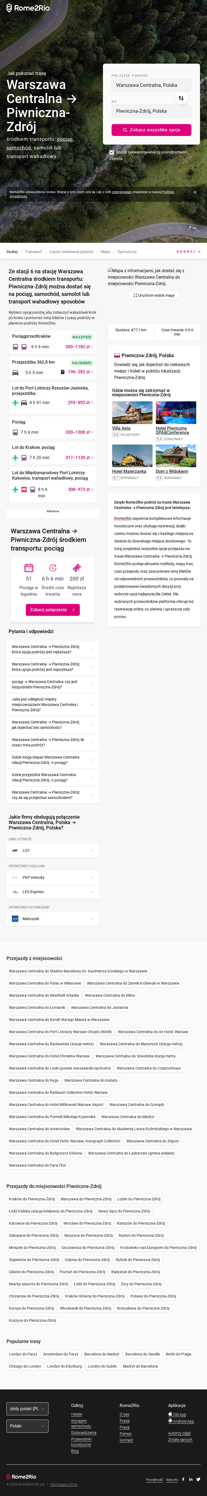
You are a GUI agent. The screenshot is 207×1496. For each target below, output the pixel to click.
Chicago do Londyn (25, 1366)
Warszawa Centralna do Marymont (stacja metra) (141, 1044)
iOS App (179, 1414)
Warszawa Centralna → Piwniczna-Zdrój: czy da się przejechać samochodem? (46, 795)
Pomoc (126, 1434)
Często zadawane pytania (71, 252)
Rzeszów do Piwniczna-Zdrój (141, 1223)
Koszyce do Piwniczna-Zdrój (32, 1320)
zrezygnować (121, 192)
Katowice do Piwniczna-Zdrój (33, 1223)
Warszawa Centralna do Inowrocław (39, 1129)
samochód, (19, 148)
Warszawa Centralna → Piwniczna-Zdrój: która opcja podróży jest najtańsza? (46, 649)
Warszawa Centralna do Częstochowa (149, 1068)
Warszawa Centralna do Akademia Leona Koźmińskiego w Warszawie (134, 1129)
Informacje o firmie (63, 1484)
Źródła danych (180, 1439)
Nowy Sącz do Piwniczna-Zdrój (124, 1211)
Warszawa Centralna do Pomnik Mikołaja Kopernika (52, 1117)
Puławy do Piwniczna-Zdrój (153, 1296)
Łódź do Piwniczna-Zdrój (94, 1284)
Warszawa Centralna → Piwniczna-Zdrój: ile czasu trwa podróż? (48, 742)
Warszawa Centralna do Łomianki (37, 1007)
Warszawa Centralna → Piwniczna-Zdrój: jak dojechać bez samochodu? (46, 725)
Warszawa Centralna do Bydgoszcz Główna (45, 1153)
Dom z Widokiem (172, 471)
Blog (75, 1451)
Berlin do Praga (178, 1354)
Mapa (105, 252)
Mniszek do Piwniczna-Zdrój (32, 1247)
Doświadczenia (83, 1432)
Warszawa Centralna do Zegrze (152, 1141)
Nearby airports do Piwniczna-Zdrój (38, 1284)
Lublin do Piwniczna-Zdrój (138, 1199)
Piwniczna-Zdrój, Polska (141, 111)
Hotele (76, 1414)
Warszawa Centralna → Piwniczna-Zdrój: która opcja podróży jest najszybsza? (46, 667)
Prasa (125, 1421)
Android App (183, 1421)
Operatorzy (127, 252)
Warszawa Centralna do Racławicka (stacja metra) (51, 1044)
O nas (124, 1414)
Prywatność (154, 1480)
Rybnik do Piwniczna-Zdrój (138, 1260)
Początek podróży (130, 76)
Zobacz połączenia (48, 609)
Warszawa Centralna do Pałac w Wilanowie (45, 983)
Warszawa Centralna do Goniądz (136, 1104)
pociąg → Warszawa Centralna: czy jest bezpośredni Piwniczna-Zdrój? (44, 684)
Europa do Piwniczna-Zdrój (31, 1308)
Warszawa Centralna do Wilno (110, 995)
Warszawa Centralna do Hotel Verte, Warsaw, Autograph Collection (64, 1141)
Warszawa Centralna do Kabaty (91, 1080)
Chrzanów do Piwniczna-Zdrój (34, 1296)
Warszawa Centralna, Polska (146, 85)
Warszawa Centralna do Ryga (33, 1080)
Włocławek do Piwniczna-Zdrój (85, 1308)
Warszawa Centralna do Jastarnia (99, 1007)
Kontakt (126, 1440)
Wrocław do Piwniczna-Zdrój (87, 1223)
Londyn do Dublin (102, 1366)
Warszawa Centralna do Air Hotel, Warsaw (153, 1032)
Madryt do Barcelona (140, 1366)
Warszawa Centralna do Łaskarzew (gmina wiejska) (131, 1153)
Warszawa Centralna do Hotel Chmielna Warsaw (49, 1056)
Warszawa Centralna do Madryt (127, 1117)
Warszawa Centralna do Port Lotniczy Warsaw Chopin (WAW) (60, 1032)
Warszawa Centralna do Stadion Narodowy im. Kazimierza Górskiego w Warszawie (78, 971)
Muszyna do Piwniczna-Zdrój (88, 1235)
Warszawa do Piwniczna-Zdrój (86, 1199)
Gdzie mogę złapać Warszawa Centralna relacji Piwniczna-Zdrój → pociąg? (46, 760)
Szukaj (12, 252)
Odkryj (186, 252)
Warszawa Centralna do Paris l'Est (37, 1165)
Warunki (172, 1480)
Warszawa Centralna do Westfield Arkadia (44, 995)
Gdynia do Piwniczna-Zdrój (87, 1260)
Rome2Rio (123, 518)
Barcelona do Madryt (101, 1354)
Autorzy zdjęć (179, 1433)
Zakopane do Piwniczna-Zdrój (33, 1235)
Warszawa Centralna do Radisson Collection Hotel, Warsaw (58, 1092)
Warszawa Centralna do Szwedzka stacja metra (135, 1056)
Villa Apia (121, 428)
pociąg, (65, 139)
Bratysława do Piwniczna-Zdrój (143, 1308)
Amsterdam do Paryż (60, 1354)
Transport (33, 252)
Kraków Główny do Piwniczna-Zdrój (95, 1296)
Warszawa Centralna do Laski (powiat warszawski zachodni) (60, 1068)
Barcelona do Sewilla (142, 1354)
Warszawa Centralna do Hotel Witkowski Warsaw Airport (56, 1104)
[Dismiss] (195, 192)
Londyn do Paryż (23, 1354)
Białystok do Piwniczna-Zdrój (135, 1272)
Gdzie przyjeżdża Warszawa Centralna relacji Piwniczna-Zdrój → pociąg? (44, 777)
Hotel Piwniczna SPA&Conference (172, 430)
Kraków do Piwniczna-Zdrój (32, 1199)
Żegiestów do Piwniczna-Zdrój (34, 1260)
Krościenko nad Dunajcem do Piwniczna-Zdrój (158, 1247)
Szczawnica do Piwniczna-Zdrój (87, 1247)
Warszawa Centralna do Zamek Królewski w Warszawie (133, 983)
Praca (125, 1427)
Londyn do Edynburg (64, 1366)
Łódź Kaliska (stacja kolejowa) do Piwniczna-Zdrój (50, 1211)
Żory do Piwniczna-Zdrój (141, 1284)
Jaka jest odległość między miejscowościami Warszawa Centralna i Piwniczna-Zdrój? (45, 704)
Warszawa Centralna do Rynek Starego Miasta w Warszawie (59, 1019)
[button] (151, 130)
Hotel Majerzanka (129, 471)
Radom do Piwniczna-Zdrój (141, 1235)
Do (114, 102)
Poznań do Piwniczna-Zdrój (82, 1272)
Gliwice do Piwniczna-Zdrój (31, 1272)
